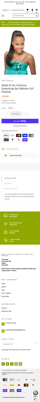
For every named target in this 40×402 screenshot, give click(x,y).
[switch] (35, 399)
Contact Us (4, 308)
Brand (3, 290)
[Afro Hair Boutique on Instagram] (16, 364)
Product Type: (6, 103)
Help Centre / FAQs (6, 311)
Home (3, 22)
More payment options (20, 126)
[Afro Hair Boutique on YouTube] (20, 364)
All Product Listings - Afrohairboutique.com (20, 22)
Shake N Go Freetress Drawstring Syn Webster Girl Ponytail (18, 24)
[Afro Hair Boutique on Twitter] (7, 364)
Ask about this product (12, 149)
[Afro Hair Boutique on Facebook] (3, 364)
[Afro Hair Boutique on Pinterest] (11, 364)
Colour (4, 108)
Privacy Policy (5, 296)
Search (3, 283)
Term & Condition (6, 293)
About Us (4, 287)
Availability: (5, 100)
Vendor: (4, 81)
